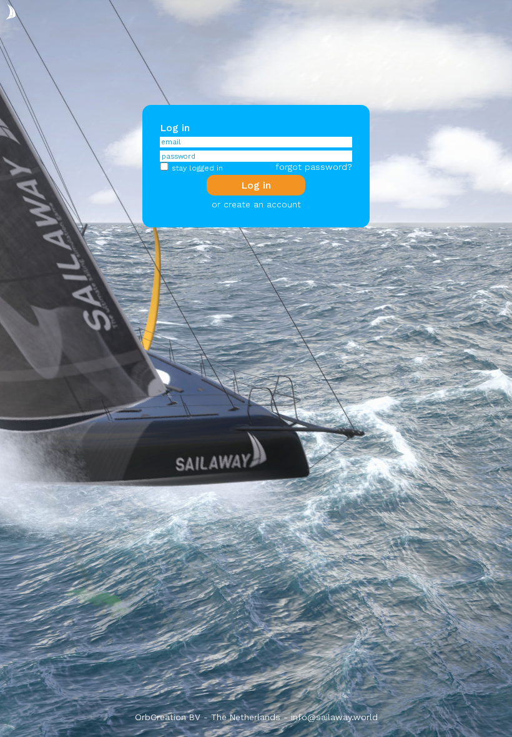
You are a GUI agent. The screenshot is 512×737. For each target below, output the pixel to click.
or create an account (256, 204)
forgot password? (313, 167)
